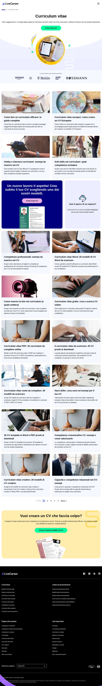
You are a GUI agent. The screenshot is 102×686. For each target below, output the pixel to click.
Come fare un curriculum (8, 595)
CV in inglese (5, 645)
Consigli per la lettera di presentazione (12, 629)
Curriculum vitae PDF (7, 641)
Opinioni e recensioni (58, 635)
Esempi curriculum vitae (8, 592)
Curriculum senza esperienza (10, 611)
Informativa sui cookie (58, 645)
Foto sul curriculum (7, 654)
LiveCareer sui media (58, 632)
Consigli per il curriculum (8, 625)
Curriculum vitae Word (8, 638)
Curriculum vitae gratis (8, 602)
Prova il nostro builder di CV (51, 530)
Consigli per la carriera (8, 632)
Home (3, 9)
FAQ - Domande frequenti (59, 654)
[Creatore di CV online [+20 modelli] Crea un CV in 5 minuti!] (10, 4)
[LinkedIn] (89, 574)
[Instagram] (99, 574)
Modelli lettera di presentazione (60, 592)
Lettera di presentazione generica (61, 605)
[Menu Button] (98, 3)
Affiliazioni (55, 651)
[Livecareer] (10, 574)
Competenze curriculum (8, 605)
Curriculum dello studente (9, 608)
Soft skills (4, 651)
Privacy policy (56, 638)
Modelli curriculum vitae (8, 589)
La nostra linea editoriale (59, 629)
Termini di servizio (57, 641)
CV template (5, 635)
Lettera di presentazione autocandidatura (63, 602)
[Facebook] (84, 574)
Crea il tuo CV (51, 28)
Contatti (54, 648)
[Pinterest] (94, 574)
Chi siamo (55, 625)
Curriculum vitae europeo (8, 598)
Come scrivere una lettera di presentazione (64, 598)
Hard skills (4, 648)
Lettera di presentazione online (60, 589)
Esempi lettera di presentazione (60, 595)
